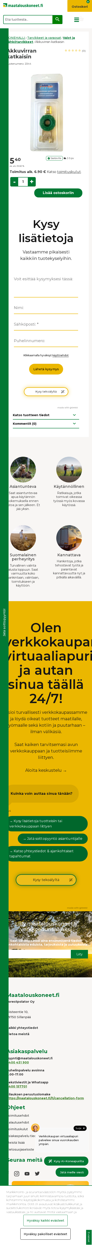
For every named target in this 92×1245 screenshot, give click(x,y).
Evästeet (89, 1237)
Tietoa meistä (17, 1034)
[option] (46, 111)
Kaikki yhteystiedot (22, 1028)
